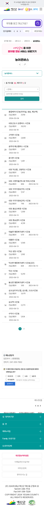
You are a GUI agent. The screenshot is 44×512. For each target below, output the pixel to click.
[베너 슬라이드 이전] (35, 406)
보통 (26, 376)
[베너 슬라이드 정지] (38, 406)
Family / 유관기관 (8, 438)
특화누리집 (6, 431)
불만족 (34, 376)
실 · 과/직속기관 (8, 417)
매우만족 (10, 376)
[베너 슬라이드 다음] (40, 406)
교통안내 (27, 41)
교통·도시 (18, 41)
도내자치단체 (7, 446)
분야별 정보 (7, 41)
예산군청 (10, 10)
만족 (18, 376)
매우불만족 (11, 380)
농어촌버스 (36, 41)
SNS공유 (20, 64)
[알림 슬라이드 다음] (20, 31)
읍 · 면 (4, 424)
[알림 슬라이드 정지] (17, 31)
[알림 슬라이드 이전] (14, 31)
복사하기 (25, 64)
